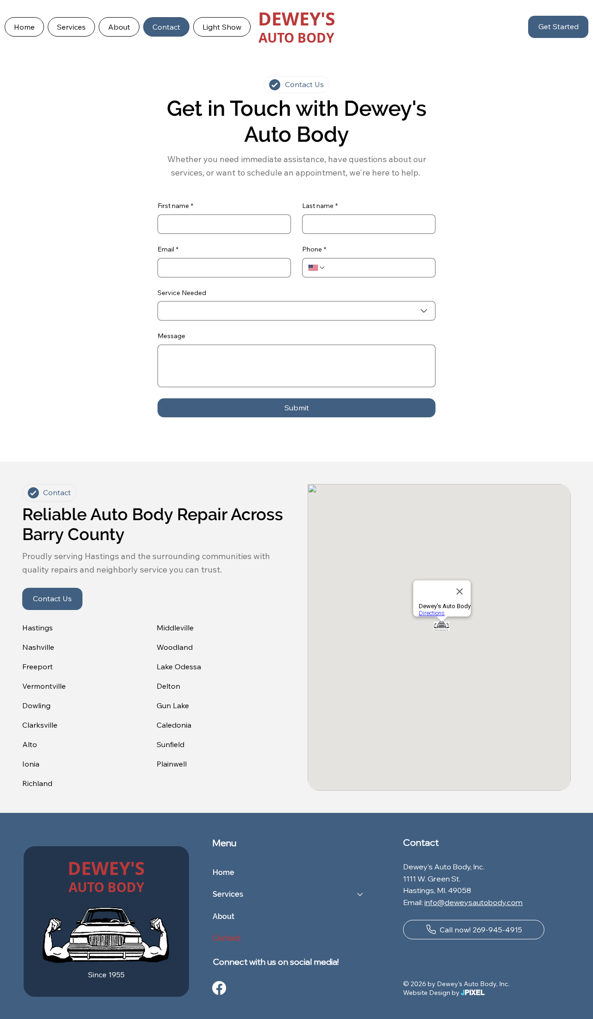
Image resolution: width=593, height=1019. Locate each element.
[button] (71, 27)
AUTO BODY (296, 38)
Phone (314, 249)
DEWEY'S (296, 18)
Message (171, 336)
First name (175, 205)
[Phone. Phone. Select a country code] (317, 267)
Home (223, 872)
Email (168, 249)
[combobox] (296, 311)
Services (228, 894)
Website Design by (444, 992)
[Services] (360, 894)
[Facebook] (219, 988)
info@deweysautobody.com (473, 902)
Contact (227, 938)
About (223, 916)
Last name (320, 205)
